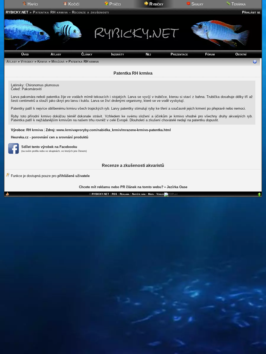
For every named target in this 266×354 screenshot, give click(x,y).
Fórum (210, 54)
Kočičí (73, 4)
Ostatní (241, 54)
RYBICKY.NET (17, 12)
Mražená (58, 61)
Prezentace (179, 54)
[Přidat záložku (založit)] (7, 195)
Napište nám (138, 194)
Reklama (124, 194)
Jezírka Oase (177, 187)
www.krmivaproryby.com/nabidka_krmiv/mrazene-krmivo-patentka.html (113, 130)
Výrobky (27, 61)
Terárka (237, 4)
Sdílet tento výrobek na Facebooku (49, 147)
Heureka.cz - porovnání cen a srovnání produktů (49, 137)
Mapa (151, 194)
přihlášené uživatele (73, 176)
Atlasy (56, 54)
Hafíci (32, 4)
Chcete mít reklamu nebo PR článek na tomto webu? (121, 187)
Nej (148, 54)
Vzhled (160, 194)
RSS (114, 194)
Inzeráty (117, 54)
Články (86, 54)
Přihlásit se (251, 12)
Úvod (25, 54)
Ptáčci (114, 4)
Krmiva (42, 61)
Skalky (196, 4)
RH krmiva (34, 130)
